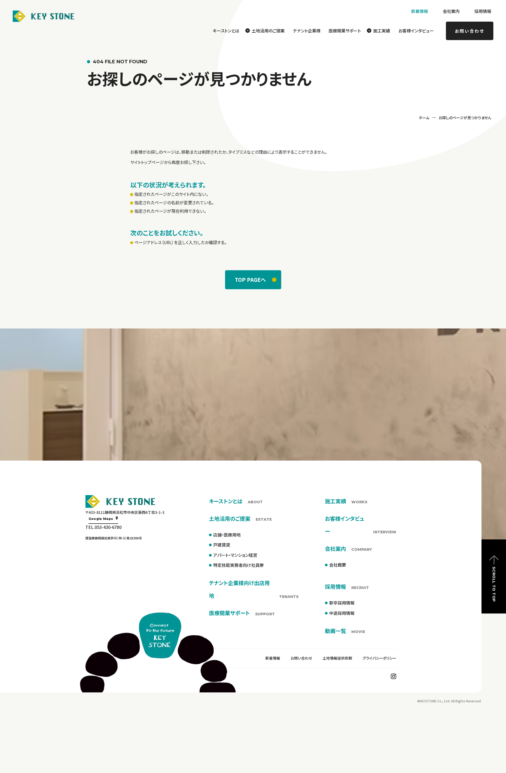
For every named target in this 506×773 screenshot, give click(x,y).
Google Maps (101, 519)
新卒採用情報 (341, 603)
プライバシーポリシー (379, 658)
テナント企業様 (306, 30)
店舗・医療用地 (227, 535)
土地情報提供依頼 (337, 658)
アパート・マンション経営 (235, 555)
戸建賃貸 (221, 545)
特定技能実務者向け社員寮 (238, 565)
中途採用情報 (341, 613)
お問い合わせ (469, 31)
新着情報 (419, 11)
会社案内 (451, 11)
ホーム (424, 117)
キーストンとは (226, 30)
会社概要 (337, 565)
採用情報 (482, 11)
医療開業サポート (345, 30)
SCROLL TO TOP (494, 584)
